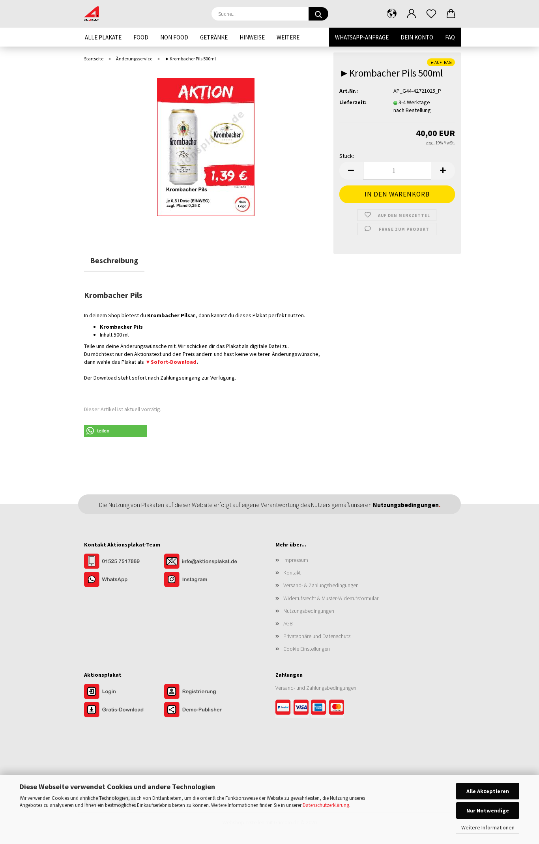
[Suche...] (318, 14)
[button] (392, 14)
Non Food (174, 37)
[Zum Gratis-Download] (124, 710)
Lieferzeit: (353, 102)
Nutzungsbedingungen (308, 610)
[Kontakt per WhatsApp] (124, 580)
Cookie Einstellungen (306, 648)
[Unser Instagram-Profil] (203, 580)
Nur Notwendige (487, 810)
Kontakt (292, 572)
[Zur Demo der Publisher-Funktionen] (203, 710)
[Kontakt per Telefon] (124, 561)
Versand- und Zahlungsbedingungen (315, 687)
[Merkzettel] (431, 14)
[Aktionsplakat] (94, 14)
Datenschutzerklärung (326, 805)
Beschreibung (114, 260)
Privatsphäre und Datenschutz (317, 636)
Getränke (214, 37)
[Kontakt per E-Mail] (203, 561)
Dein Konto (417, 37)
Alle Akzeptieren (487, 791)
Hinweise (252, 37)
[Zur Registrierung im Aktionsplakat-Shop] (203, 692)
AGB (288, 623)
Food (140, 37)
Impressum (295, 559)
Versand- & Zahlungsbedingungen (321, 585)
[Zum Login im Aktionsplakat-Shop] (124, 692)
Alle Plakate (103, 37)
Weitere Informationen (488, 827)
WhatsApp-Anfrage (362, 37)
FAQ (450, 37)
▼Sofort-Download (171, 361)
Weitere (288, 37)
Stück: (346, 155)
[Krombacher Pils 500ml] (206, 146)
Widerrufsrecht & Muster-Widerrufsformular (330, 598)
